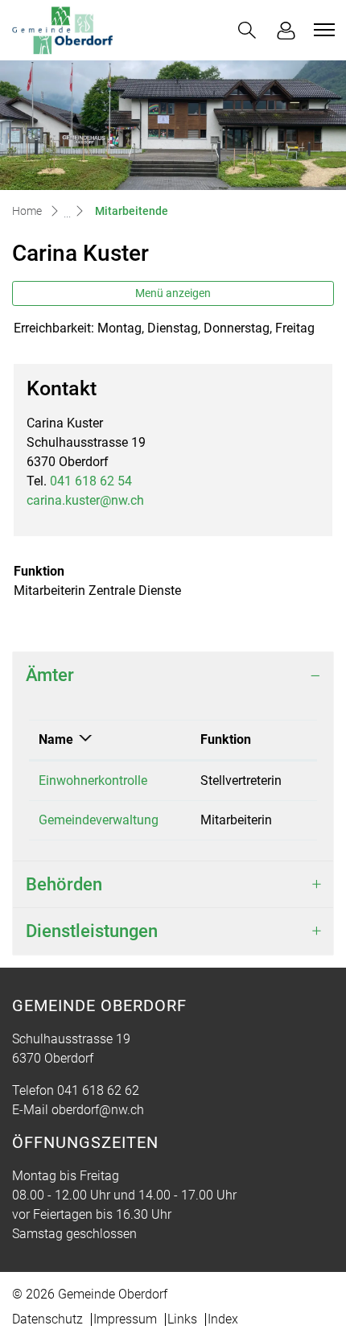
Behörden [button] (64, 884)
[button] (247, 30)
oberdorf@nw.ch (97, 1109)
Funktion (225, 739)
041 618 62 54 (91, 481)
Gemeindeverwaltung (99, 820)
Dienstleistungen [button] (92, 931)
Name (56, 739)
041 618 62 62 (98, 1090)
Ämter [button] (50, 675)
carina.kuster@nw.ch (85, 500)
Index (223, 1319)
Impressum (125, 1319)
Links (182, 1319)
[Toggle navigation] (322, 30)
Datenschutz (47, 1319)
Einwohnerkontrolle (93, 780)
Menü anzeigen (173, 293)
